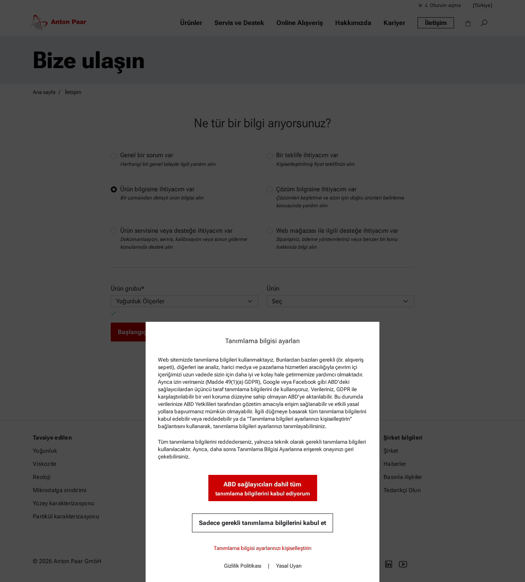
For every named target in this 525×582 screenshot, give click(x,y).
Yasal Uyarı (288, 566)
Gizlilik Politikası (242, 566)
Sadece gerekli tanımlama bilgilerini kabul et (262, 523)
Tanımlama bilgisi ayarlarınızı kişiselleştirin (262, 548)
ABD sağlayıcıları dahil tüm (262, 489)
